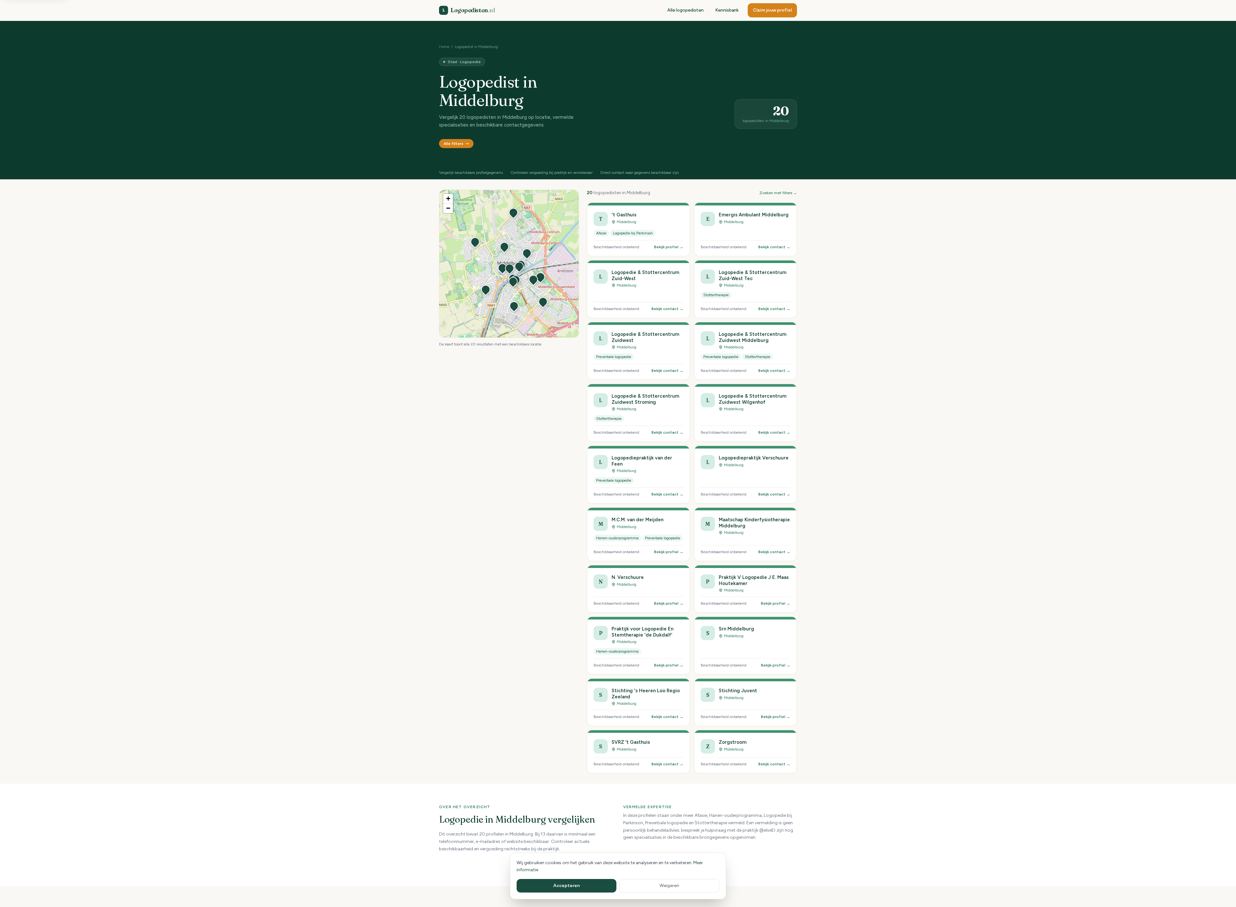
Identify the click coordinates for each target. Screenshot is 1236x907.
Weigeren (669, 885)
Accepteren (566, 885)
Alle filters (453, 143)
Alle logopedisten (685, 10)
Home (444, 46)
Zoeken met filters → (778, 193)
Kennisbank (727, 10)
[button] (504, 246)
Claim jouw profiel (772, 10)
